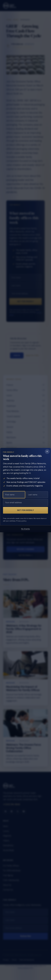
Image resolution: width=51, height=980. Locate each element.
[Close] (47, 451)
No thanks (25, 529)
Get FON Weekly (25, 510)
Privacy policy (21, 521)
